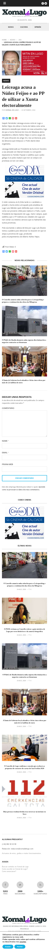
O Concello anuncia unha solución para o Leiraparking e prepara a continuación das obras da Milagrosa (23, 301)
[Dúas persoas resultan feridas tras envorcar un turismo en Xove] (24, 806)
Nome (5, 441)
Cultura (24, 27)
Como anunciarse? (9, 871)
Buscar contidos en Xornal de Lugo (15, 867)
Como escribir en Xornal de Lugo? (15, 869)
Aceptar (8, 947)
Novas (11, 27)
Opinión (37, 27)
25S (20, 40)
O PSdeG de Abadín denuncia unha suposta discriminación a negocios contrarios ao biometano (24, 341)
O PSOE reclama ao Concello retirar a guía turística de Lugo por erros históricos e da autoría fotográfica (24, 630)
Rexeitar (20, 947)
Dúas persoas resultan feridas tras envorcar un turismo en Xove (24, 813)
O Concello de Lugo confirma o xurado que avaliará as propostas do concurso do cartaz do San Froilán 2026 (24, 767)
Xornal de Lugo (12, 110)
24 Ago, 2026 (21, 589)
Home (4, 40)
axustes (23, 942)
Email (5, 453)
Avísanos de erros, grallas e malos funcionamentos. (21, 853)
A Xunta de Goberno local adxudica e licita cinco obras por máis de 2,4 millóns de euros (23, 381)
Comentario (8, 408)
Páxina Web (7, 464)
